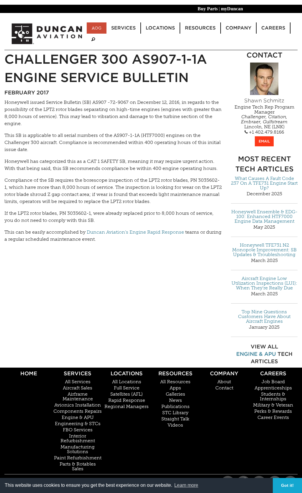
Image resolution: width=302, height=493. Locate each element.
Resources (175, 373)
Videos (175, 425)
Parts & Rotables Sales (78, 466)
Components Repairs (77, 411)
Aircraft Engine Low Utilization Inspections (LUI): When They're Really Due (264, 283)
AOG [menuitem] (96, 28)
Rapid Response (126, 400)
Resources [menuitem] (200, 28)
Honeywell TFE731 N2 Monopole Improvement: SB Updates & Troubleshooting (264, 250)
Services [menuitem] (123, 28)
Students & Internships (273, 396)
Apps (175, 388)
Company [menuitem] (238, 28)
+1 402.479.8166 (266, 132)
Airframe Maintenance (78, 396)
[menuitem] (93, 39)
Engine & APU (256, 354)
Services (77, 373)
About (224, 381)
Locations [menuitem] (160, 28)
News (175, 400)
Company (224, 373)
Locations (127, 373)
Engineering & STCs (78, 423)
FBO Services (78, 430)
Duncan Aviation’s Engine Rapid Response (135, 232)
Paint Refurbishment (77, 458)
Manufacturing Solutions (77, 449)
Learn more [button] (186, 485)
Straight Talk (175, 419)
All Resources (175, 381)
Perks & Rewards (273, 411)
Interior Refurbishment (77, 438)
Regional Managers (126, 406)
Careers (273, 373)
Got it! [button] (287, 485)
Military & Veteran (273, 405)
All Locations (126, 381)
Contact (224, 388)
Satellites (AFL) (126, 394)
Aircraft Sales (77, 388)
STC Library (175, 412)
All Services (78, 381)
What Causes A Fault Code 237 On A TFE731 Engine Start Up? (264, 183)
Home (28, 373)
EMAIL (264, 141)
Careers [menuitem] (273, 28)
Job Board (273, 381)
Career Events (273, 417)
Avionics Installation (77, 405)
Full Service (126, 388)
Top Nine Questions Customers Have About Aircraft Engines (264, 316)
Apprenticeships (273, 388)
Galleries (175, 394)
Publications (175, 406)
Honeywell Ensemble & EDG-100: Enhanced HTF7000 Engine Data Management (264, 216)
